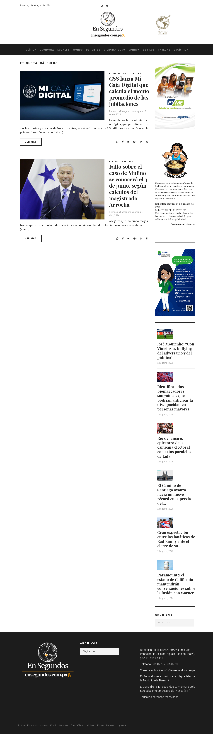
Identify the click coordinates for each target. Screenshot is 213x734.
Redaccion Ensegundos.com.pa (125, 212)
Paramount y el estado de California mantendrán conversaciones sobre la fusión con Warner (176, 583)
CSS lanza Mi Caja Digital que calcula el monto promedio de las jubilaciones (129, 91)
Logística (181, 50)
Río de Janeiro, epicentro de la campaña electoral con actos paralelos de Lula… (174, 447)
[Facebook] (97, 6)
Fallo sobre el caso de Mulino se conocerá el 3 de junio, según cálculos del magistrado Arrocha (128, 185)
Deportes (93, 50)
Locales (63, 50)
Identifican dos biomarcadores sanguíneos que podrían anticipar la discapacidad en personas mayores (175, 397)
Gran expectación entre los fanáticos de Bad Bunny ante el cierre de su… (176, 539)
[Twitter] (101, 6)
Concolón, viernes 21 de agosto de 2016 (174, 205)
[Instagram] (107, 6)
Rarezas (164, 50)
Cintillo (135, 73)
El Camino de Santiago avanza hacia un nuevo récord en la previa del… (174, 494)
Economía (47, 50)
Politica (127, 162)
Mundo (78, 50)
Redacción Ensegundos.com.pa (125, 111)
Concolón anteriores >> (183, 224)
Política (30, 50)
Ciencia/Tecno (114, 50)
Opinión (134, 50)
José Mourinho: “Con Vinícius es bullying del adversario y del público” (175, 350)
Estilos (149, 50)
